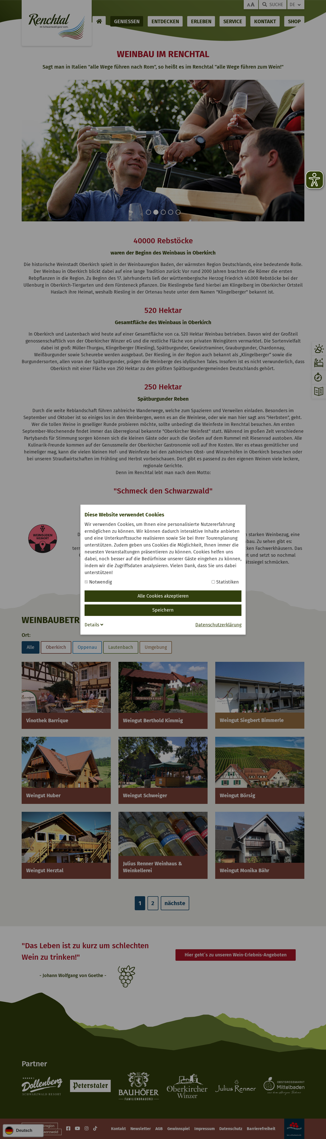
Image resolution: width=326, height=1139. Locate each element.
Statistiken (227, 582)
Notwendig (100, 582)
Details (92, 625)
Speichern (163, 610)
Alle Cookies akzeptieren (163, 596)
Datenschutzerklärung (218, 625)
